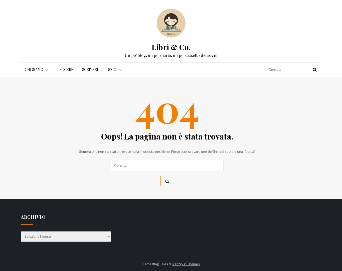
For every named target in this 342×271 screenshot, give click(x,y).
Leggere (65, 69)
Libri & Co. (171, 47)
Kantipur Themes (186, 264)
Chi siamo (34, 69)
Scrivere (90, 69)
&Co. (112, 69)
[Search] (314, 70)
